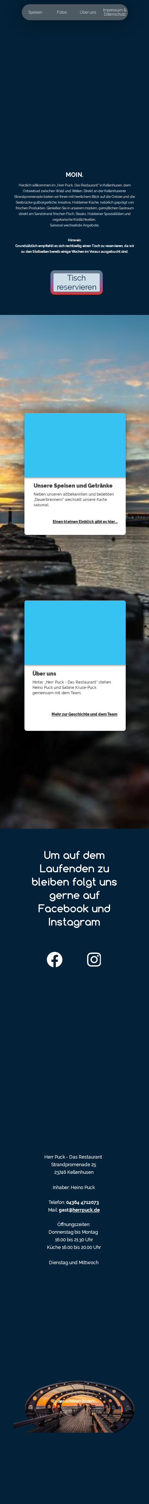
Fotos (62, 12)
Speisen (35, 12)
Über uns (88, 12)
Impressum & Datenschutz (114, 12)
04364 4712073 (82, 1202)
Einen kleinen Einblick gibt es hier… (85, 522)
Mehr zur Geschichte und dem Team (84, 714)
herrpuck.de (86, 1210)
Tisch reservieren (77, 282)
